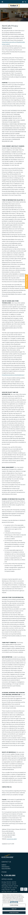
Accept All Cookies (14, 912)
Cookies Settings (14, 905)
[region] (14, 904)
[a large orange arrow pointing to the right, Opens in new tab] (8, 856)
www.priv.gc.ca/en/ (12, 839)
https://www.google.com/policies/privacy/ (13, 375)
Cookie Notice (14, 902)
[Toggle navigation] (2, 2)
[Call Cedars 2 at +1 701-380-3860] (25, 2)
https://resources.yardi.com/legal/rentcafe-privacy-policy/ (13, 43)
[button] (23, 2)
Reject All (14, 908)
